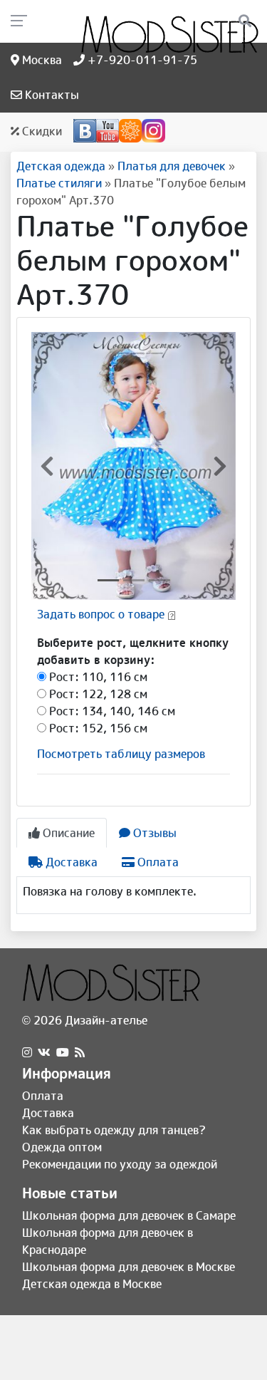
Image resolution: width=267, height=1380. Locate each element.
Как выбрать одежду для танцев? (114, 1130)
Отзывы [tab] (153, 833)
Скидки (40, 131)
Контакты (50, 95)
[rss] (80, 1052)
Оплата (42, 1096)
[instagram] (27, 1052)
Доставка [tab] (70, 862)
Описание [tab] (67, 833)
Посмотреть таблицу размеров (121, 754)
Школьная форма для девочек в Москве (128, 1267)
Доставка (48, 1113)
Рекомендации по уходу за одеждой (119, 1164)
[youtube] (62, 1052)
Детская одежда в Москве (92, 1284)
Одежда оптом (62, 1147)
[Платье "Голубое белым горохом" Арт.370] (133, 465)
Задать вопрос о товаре (100, 614)
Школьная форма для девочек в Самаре (129, 1215)
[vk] (44, 1052)
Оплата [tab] (157, 862)
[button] (46, 466)
